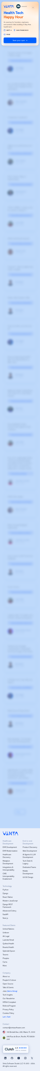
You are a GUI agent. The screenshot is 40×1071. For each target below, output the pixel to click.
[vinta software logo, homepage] (10, 833)
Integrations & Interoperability (8, 868)
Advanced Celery (9, 911)
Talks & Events (8, 987)
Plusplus (6, 958)
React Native (8, 897)
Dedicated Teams (29, 867)
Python (5, 890)
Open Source (8, 984)
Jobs (4, 991)
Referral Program (9, 1006)
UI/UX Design (28, 877)
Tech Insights (8, 995)
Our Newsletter (9, 998)
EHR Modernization (10, 851)
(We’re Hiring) (12, 991)
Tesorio (5, 954)
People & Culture (9, 980)
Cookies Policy (8, 1013)
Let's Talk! (7, 1017)
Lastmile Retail (8, 940)
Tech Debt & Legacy (27, 862)
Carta (5, 962)
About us (6, 976)
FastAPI (5, 914)
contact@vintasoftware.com (14, 1027)
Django (5, 893)
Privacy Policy (8, 1009)
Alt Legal (6, 936)
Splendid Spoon (9, 951)
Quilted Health (8, 943)
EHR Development (10, 847)
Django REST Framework (8, 905)
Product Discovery (30, 847)
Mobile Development (28, 872)
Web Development (30, 851)
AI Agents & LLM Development (29, 855)
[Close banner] (33, 7)
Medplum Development (8, 862)
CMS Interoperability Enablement (8, 876)
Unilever (6, 932)
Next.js (5, 918)
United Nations (8, 929)
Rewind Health (8, 947)
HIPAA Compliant (9, 1002)
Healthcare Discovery (7, 855)
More (5, 965)
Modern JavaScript (10, 901)
